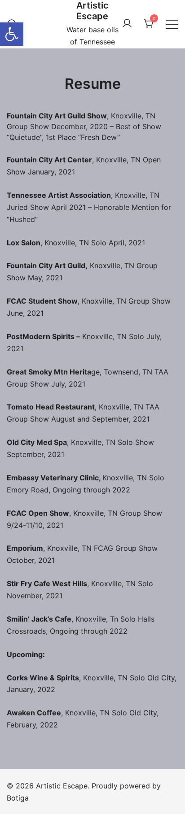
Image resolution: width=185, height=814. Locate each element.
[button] (11, 34)
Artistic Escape (92, 11)
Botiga (18, 797)
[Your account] (127, 24)
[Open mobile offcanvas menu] (172, 24)
